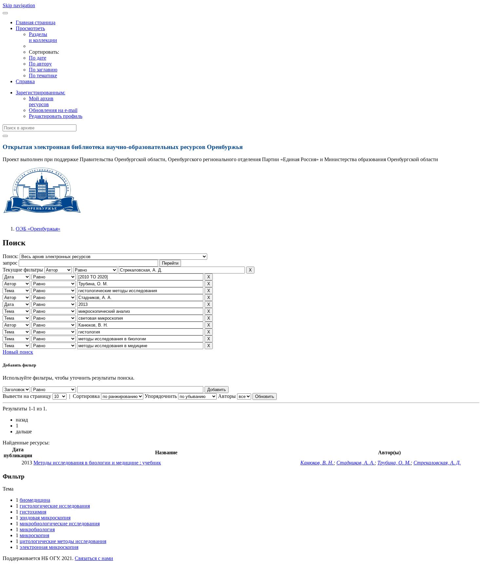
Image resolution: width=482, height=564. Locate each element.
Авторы (227, 396)
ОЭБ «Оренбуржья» (38, 229)
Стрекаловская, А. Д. (437, 462)
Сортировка (86, 396)
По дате (37, 58)
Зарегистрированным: (40, 92)
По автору (40, 63)
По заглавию (43, 69)
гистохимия (33, 512)
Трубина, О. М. (394, 462)
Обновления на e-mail (53, 110)
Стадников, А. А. (355, 462)
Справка (25, 81)
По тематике (43, 75)
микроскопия (34, 535)
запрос (10, 263)
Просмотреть (30, 28)
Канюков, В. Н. (316, 462)
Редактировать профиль (55, 116)
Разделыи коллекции (43, 37)
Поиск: (11, 256)
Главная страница (35, 22)
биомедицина (35, 500)
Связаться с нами (94, 558)
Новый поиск (18, 352)
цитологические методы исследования (63, 541)
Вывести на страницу (27, 396)
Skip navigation (19, 5)
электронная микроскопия (49, 547)
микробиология (37, 529)
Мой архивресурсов (41, 101)
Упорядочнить (161, 396)
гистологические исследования (55, 506)
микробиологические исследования (60, 523)
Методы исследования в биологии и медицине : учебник (97, 462)
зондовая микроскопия (45, 517)
